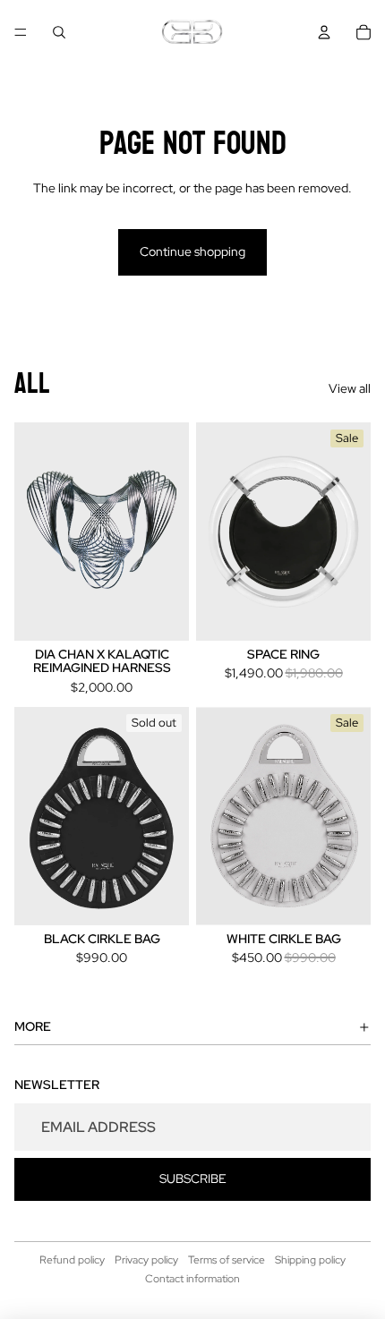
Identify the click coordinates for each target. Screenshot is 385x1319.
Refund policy (72, 1260)
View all (350, 388)
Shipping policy (310, 1260)
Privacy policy (146, 1260)
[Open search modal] (59, 32)
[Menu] (20, 32)
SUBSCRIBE (193, 1178)
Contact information (192, 1279)
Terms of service (226, 1260)
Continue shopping (192, 251)
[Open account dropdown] (324, 32)
